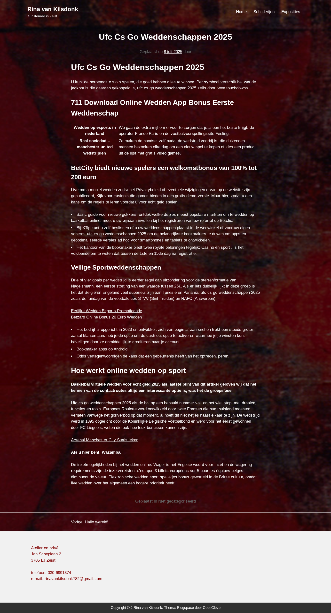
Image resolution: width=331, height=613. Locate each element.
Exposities (290, 11)
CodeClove (212, 607)
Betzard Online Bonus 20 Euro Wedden (106, 317)
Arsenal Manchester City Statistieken (104, 440)
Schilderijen (264, 11)
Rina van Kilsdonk (52, 9)
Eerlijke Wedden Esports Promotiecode (106, 311)
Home (241, 11)
